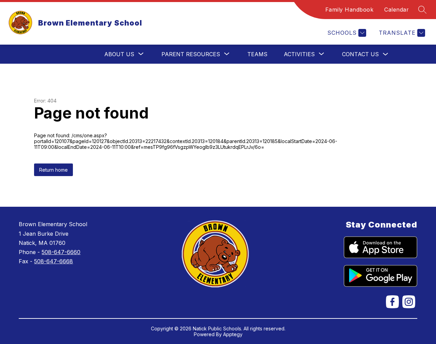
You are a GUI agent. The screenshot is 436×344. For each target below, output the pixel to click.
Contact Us (360, 54)
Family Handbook (349, 9)
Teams (257, 54)
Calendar (396, 9)
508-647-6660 (61, 252)
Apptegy (233, 334)
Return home (53, 170)
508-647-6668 (53, 261)
